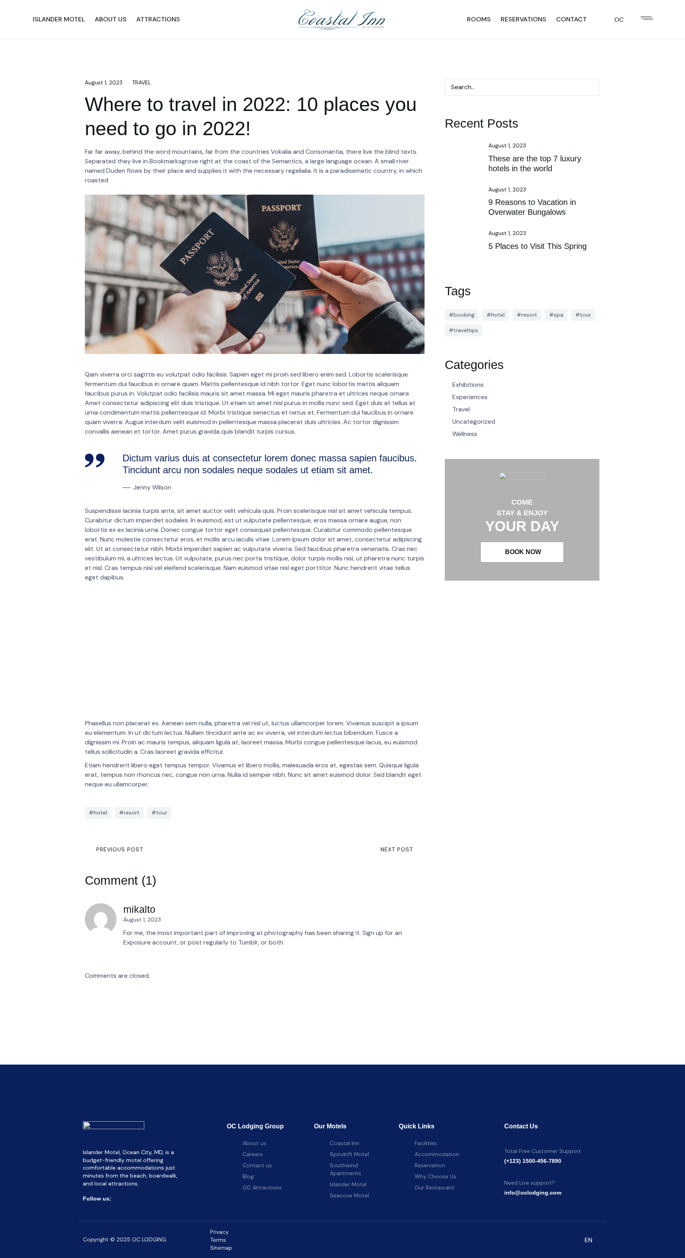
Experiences (470, 397)
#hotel (98, 812)
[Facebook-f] (122, 1198)
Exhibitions (468, 384)
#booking (462, 314)
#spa (556, 314)
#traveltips (463, 330)
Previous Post (119, 849)
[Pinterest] (168, 1198)
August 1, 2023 (103, 82)
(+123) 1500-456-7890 (532, 1161)
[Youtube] (156, 1198)
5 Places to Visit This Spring (537, 246)
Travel (141, 82)
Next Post (397, 849)
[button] (522, 552)
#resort (129, 812)
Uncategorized (473, 421)
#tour (159, 812)
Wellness (464, 434)
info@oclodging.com (532, 1192)
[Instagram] (145, 1198)
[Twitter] (133, 1198)
